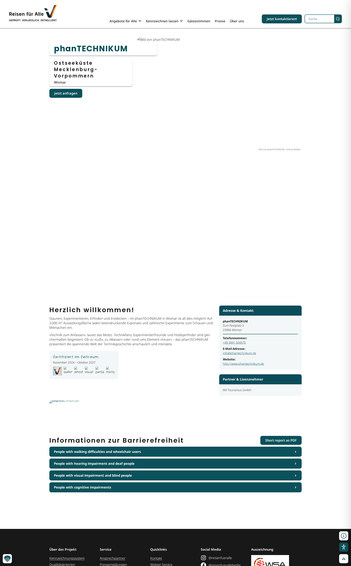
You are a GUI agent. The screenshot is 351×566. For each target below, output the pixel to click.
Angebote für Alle (123, 21)
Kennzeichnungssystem (67, 558)
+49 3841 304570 (234, 342)
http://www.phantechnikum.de (243, 364)
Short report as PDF (281, 440)
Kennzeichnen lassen (162, 21)
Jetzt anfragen (65, 93)
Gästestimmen (198, 21)
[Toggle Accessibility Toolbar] (344, 547)
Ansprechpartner (112, 558)
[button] (343, 535)
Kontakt (156, 558)
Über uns (237, 21)
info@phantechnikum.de (239, 353)
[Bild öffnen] (69, 413)
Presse (220, 21)
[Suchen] (338, 18)
